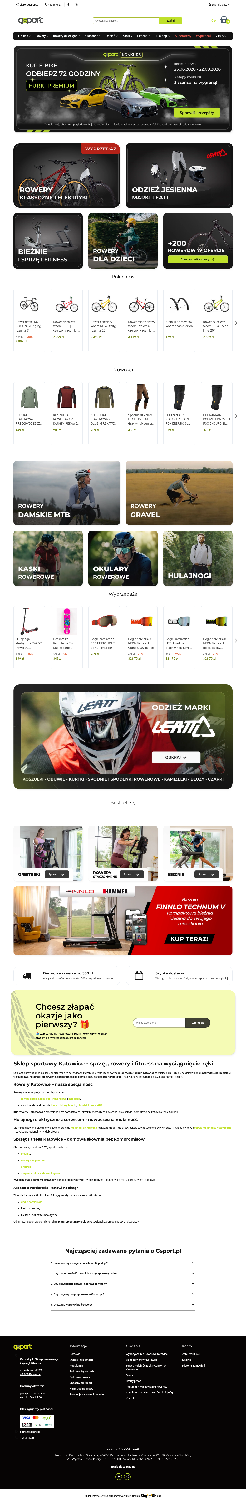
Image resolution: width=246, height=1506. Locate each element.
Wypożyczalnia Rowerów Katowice (147, 1354)
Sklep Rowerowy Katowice (142, 1359)
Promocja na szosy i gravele (87, 1394)
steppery (26, 1173)
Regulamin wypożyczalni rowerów (146, 1386)
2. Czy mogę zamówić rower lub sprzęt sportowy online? (85, 1273)
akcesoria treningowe (47, 1173)
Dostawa (75, 1354)
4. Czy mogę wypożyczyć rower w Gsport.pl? (77, 1294)
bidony (63, 1105)
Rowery (41, 36)
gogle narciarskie (31, 1201)
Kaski (126, 36)
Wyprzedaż (203, 36)
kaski (54, 1105)
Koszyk (186, 1359)
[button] (78, 1346)
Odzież (111, 36)
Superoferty (183, 36)
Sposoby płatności (81, 1382)
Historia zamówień (193, 1365)
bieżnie (25, 1153)
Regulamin (76, 1365)
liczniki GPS (95, 1105)
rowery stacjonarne (33, 1160)
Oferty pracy (133, 1381)
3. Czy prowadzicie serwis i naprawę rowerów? (79, 1283)
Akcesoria (92, 36)
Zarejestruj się (191, 1354)
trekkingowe (59, 1098)
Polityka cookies (80, 1377)
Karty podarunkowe (81, 1388)
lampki (72, 1105)
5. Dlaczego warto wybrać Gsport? (71, 1304)
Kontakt (130, 1398)
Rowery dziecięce (65, 36)
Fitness (142, 36)
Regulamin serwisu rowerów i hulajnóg (149, 1392)
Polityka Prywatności (82, 1371)
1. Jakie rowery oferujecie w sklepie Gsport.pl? (79, 1263)
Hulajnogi (161, 36)
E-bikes (23, 36)
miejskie (45, 1098)
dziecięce (74, 1098)
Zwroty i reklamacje (82, 1359)
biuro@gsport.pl (30, 1431)
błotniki (82, 1105)
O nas (129, 1375)
